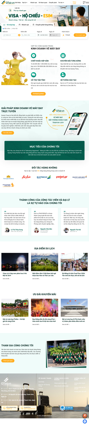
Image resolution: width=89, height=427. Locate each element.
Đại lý (24, 2)
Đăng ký (84, 2)
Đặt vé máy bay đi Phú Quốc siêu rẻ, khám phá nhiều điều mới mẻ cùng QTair (73, 321)
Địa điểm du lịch (44, 248)
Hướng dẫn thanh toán (79, 384)
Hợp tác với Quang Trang (44, 385)
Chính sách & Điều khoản (61, 379)
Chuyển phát (53, 2)
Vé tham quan (43, 2)
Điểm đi (5, 31)
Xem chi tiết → (7, 278)
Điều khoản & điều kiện (61, 386)
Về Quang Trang (44, 378)
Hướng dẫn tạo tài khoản (79, 388)
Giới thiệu (18, 2)
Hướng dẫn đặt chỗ (80, 391)
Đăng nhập (74, 2)
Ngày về (51, 31)
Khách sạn (34, 2)
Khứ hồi (15, 28)
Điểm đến (24, 31)
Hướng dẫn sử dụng (79, 379)
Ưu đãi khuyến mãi (44, 294)
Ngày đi (39, 31)
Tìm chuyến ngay (80, 35)
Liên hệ (17, 8)
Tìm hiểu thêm (7, 133)
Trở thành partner (38, 94)
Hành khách (65, 31)
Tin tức (60, 2)
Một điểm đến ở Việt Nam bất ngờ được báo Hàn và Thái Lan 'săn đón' (44, 275)
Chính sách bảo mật (60, 383)
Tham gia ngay (8, 360)
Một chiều (7, 28)
